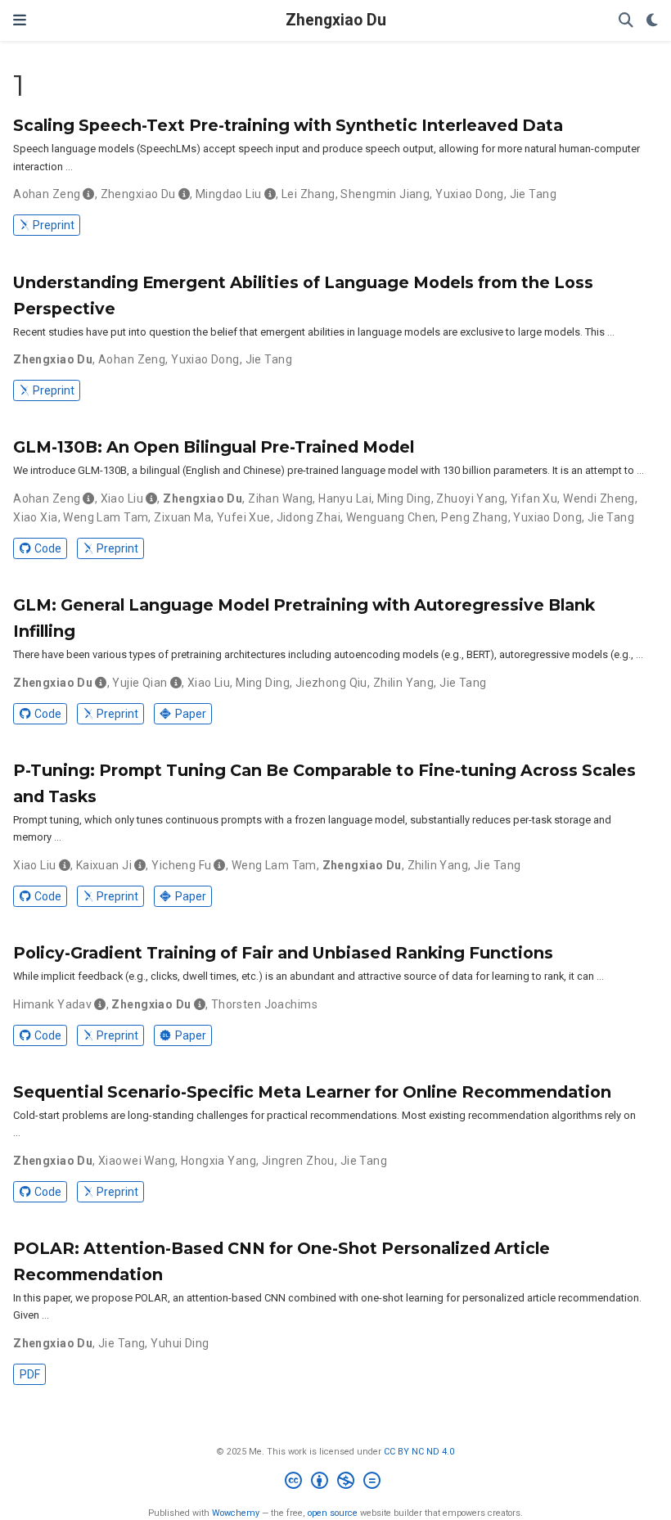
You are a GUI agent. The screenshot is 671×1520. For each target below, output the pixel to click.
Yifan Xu (534, 498)
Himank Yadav (52, 1004)
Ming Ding (404, 498)
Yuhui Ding (180, 1343)
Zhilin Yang (404, 682)
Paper (190, 713)
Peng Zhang (474, 517)
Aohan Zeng (46, 194)
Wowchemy (235, 1513)
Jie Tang (533, 194)
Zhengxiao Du (336, 20)
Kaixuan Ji (104, 865)
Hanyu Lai (345, 498)
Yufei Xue (244, 517)
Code (47, 548)
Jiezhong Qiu (331, 682)
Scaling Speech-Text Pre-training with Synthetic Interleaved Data (288, 125)
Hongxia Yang (218, 1160)
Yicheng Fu (181, 865)
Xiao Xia (35, 517)
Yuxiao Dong (469, 194)
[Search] (626, 20)
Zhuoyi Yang (470, 498)
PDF (30, 1374)
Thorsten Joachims (264, 1004)
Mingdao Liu (229, 194)
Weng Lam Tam (105, 517)
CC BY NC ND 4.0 (419, 1451)
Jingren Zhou (298, 1160)
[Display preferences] (652, 20)
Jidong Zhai (309, 517)
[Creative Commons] (336, 1483)
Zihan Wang (280, 498)
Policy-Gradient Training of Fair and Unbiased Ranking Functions (283, 953)
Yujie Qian (139, 682)
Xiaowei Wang (136, 1160)
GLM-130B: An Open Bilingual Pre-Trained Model (213, 447)
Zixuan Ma (182, 517)
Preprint (53, 225)
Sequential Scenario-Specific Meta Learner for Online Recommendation (312, 1092)
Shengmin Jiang (385, 194)
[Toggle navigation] (19, 20)
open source (333, 1513)
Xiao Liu (122, 498)
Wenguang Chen (390, 517)
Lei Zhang (308, 194)
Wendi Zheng (599, 498)
